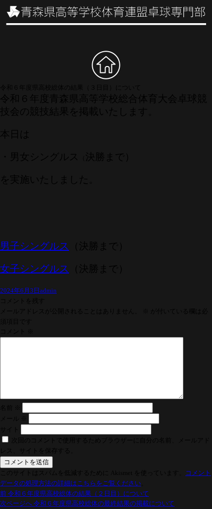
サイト (9, 429)
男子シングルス (34, 245)
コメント (17, 331)
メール (13, 418)
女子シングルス (34, 268)
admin (48, 290)
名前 (10, 407)
